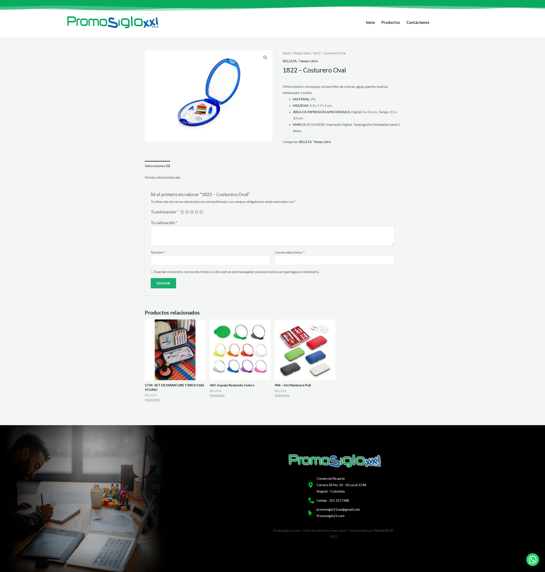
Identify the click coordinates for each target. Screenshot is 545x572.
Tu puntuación (164, 211)
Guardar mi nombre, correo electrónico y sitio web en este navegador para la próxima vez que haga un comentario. (236, 272)
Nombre (158, 252)
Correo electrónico (290, 252)
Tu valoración (164, 222)
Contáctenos (417, 22)
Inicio (370, 22)
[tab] (157, 166)
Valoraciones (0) (157, 166)
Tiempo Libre (302, 53)
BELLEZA (290, 61)
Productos (391, 22)
